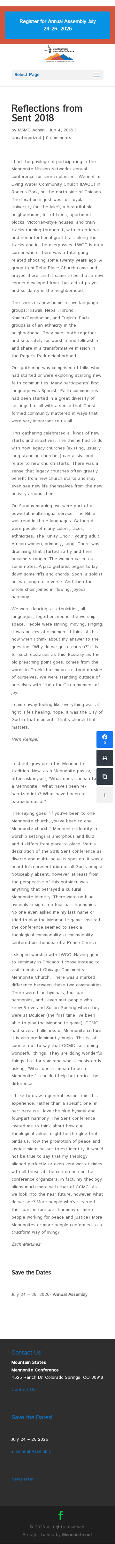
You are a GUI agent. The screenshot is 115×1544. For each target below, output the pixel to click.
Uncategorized (26, 138)
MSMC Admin (31, 130)
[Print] (104, 758)
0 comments (58, 138)
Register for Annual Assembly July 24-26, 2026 (57, 25)
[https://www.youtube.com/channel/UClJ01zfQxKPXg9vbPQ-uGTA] (104, 776)
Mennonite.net (77, 1535)
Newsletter (23, 1479)
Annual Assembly (70, 1294)
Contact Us (23, 1389)
